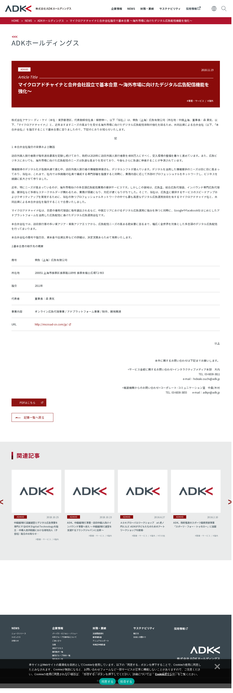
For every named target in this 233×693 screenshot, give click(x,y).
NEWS (131, 8)
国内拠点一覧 (57, 651)
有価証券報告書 (99, 644)
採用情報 (192, 8)
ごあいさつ (56, 640)
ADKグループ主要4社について (64, 637)
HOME (15, 20)
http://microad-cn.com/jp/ (51, 324)
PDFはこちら (27, 402)
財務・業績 (147, 8)
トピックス (16, 637)
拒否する (126, 681)
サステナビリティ (170, 8)
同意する (107, 681)
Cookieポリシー (165, 674)
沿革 (54, 644)
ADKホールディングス (51, 20)
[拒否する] (216, 665)
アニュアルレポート (101, 640)
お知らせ (15, 640)
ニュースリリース (19, 633)
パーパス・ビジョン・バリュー (65, 633)
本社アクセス (57, 648)
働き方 (136, 633)
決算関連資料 (98, 633)
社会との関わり (139, 637)
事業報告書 (97, 637)
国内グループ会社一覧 (61, 655)
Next (230, 501)
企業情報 (116, 8)
